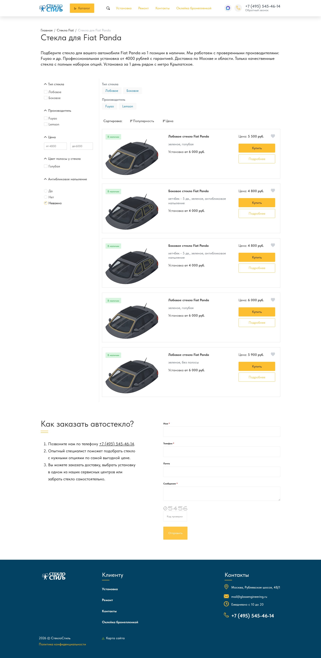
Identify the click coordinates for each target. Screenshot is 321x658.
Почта (166, 463)
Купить (257, 148)
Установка (124, 8)
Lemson (127, 106)
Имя (166, 423)
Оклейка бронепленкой (193, 8)
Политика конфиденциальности (62, 644)
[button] (228, 8)
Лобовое (111, 91)
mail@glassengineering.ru (249, 597)
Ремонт (143, 8)
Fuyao (109, 106)
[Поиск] (108, 8)
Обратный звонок (256, 10)
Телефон (168, 443)
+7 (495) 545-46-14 (262, 6)
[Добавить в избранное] (273, 136)
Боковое (133, 91)
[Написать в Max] (228, 8)
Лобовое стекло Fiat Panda (188, 136)
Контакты (162, 8)
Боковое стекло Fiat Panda (188, 191)
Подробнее (257, 159)
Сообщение (169, 483)
